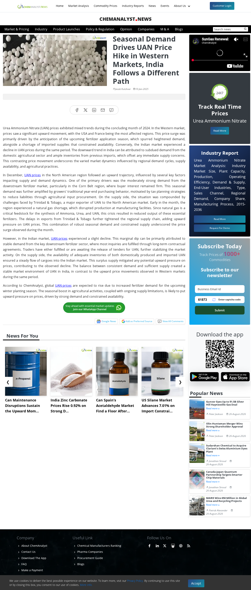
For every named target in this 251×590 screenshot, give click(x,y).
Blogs (179, 29)
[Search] (245, 29)
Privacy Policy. (135, 581)
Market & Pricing (17, 29)
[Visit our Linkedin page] (157, 545)
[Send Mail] (102, 110)
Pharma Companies (89, 552)
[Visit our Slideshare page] (173, 545)
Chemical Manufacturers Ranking (98, 546)
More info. (86, 585)
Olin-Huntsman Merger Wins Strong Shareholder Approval (224, 425)
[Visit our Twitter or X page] (164, 545)
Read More (219, 130)
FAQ (24, 564)
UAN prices (32, 175)
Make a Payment (32, 570)
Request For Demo (220, 228)
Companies (146, 29)
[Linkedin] (94, 110)
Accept (196, 583)
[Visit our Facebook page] (149, 545)
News (152, 4)
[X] (85, 110)
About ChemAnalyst (34, 546)
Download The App (33, 558)
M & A (164, 29)
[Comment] (111, 110)
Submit (220, 310)
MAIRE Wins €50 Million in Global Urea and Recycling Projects (226, 500)
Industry (41, 29)
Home (60, 4)
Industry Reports (133, 4)
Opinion (126, 29)
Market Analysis (78, 4)
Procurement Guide (89, 558)
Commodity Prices (105, 4)
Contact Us (28, 552)
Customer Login (222, 5)
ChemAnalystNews (125, 19)
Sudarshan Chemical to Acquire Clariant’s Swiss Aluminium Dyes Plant (226, 448)
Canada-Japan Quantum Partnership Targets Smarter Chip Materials (224, 474)
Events (165, 4)
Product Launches (66, 29)
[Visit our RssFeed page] (189, 545)
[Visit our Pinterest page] (181, 545)
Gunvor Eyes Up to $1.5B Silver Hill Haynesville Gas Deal (225, 403)
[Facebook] (77, 110)
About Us (180, 4)
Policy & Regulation (100, 29)
